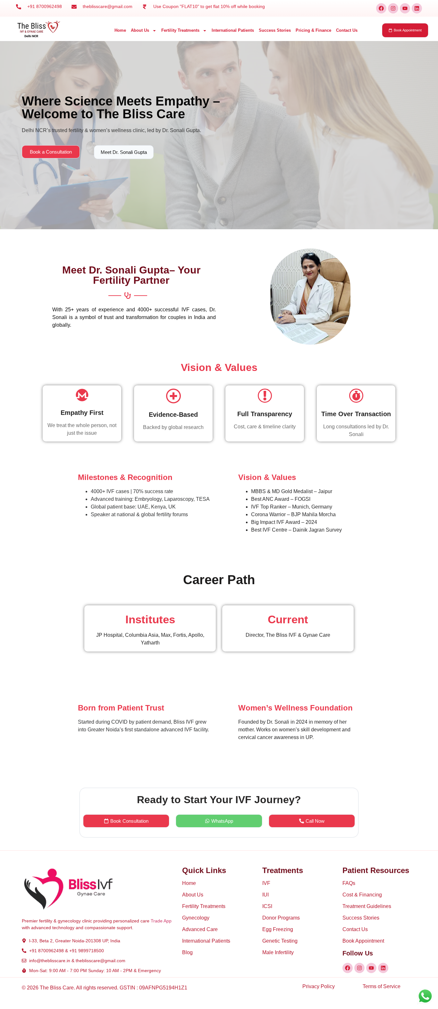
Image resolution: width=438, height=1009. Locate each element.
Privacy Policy (318, 986)
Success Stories (275, 30)
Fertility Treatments (180, 30)
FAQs (348, 883)
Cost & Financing (362, 894)
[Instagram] (393, 8)
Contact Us (347, 30)
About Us (140, 30)
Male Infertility (278, 952)
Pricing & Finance (313, 30)
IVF (266, 883)
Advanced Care (200, 929)
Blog (187, 952)
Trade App (161, 920)
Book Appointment (363, 941)
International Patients (233, 30)
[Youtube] (405, 8)
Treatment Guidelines (366, 906)
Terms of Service (381, 986)
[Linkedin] (417, 8)
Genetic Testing (280, 941)
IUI (265, 894)
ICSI (267, 906)
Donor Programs (281, 918)
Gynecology (195, 918)
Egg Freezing (277, 929)
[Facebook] (381, 8)
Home (120, 30)
